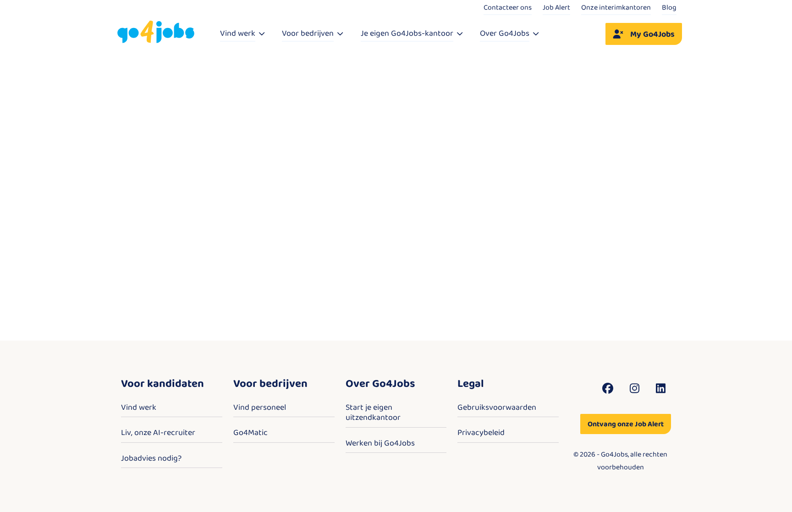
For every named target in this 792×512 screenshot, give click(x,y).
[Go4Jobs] (156, 32)
